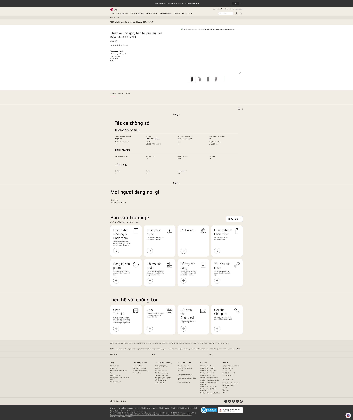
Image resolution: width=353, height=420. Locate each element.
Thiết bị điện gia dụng (137, 13)
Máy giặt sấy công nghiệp (163, 378)
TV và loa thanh (137, 366)
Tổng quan (225, 390)
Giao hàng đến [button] (235, 9)
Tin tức (224, 387)
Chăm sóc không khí (184, 382)
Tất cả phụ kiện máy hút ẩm (208, 386)
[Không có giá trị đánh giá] (115, 45)
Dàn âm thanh (137, 373)
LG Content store (227, 375)
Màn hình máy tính (183, 366)
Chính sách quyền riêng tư (147, 408)
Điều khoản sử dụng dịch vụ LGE (127, 408)
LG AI (190, 13)
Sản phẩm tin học (151, 13)
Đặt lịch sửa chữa (227, 368)
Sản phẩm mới (114, 366)
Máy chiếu (181, 370)
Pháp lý (173, 408)
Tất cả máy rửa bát (161, 370)
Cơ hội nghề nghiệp (228, 385)
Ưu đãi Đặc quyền (115, 382)
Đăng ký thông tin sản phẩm (231, 366)
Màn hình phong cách (139, 368)
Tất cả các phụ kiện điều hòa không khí (208, 389)
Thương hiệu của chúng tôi (230, 383)
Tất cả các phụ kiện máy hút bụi (209, 380)
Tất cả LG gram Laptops (185, 368)
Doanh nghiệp (217, 9)
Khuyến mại (113, 368)
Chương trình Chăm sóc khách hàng (119, 378)
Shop (112, 13)
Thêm (112, 61)
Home (111, 17)
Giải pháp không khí (166, 13)
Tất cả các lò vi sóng (161, 373)
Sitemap (112, 408)
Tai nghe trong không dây (140, 370)
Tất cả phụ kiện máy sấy (207, 375)
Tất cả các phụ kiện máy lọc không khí (208, 383)
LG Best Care (226, 370)
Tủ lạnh (157, 368)
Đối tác (224, 392)
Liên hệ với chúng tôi (228, 373)
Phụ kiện (177, 13)
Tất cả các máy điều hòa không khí (187, 379)
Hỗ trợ (184, 13)
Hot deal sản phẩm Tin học (118, 370)
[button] (225, 13)
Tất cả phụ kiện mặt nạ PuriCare (210, 393)
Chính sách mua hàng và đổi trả (187, 408)
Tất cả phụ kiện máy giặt (207, 373)
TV (111, 373)
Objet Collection (115, 375)
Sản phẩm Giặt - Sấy (161, 375)
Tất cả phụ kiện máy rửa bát (208, 370)
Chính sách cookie (163, 408)
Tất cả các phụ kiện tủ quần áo (209, 378)
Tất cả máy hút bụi (160, 380)
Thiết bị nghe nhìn (122, 13)
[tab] (113, 93)
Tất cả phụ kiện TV (205, 366)
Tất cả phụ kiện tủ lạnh (207, 368)
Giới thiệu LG (227, 379)
